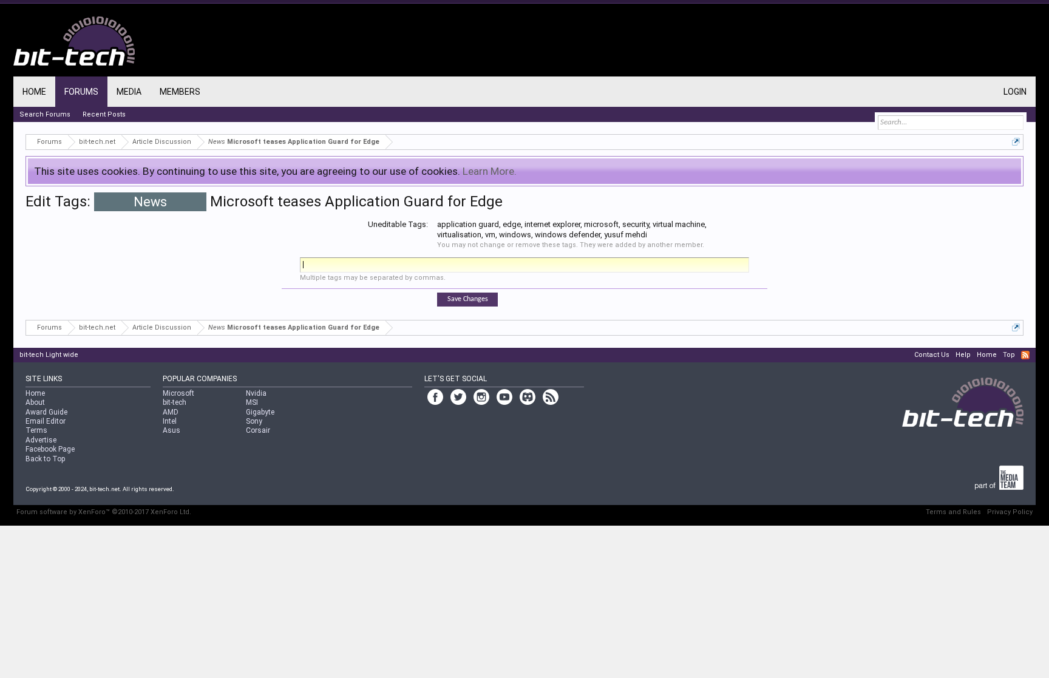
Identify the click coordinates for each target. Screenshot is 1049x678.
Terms (36, 430)
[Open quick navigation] (1016, 142)
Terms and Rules (953, 512)
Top (1009, 355)
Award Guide (46, 412)
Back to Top (45, 459)
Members (180, 92)
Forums (81, 92)
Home (34, 92)
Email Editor (45, 421)
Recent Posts (104, 114)
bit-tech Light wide (48, 355)
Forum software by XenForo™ (103, 512)
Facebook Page (50, 449)
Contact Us (931, 355)
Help (963, 355)
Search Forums (44, 114)
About (35, 402)
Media (129, 92)
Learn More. (490, 171)
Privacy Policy (1010, 512)
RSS (1025, 355)
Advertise (40, 440)
